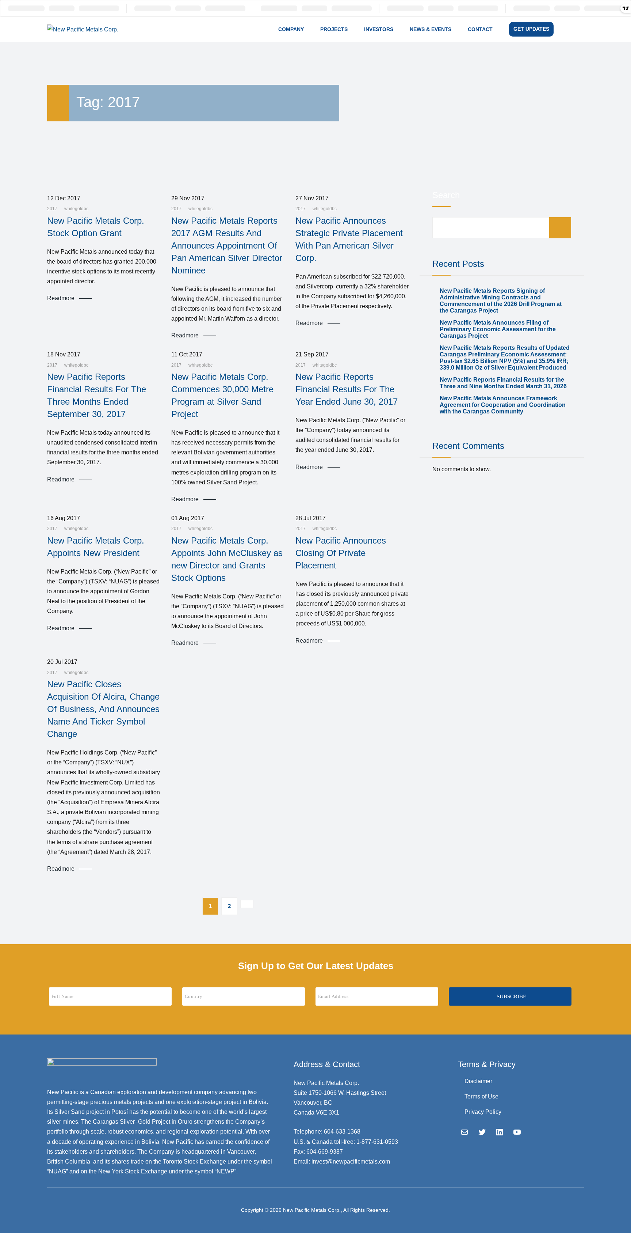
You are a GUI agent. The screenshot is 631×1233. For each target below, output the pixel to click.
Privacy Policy (482, 1112)
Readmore (60, 298)
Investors (378, 29)
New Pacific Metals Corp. (312, 1210)
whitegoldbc (76, 208)
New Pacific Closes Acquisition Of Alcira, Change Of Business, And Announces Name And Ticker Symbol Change (103, 709)
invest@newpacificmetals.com (350, 1161)
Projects (334, 29)
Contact (480, 29)
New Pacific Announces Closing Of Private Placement (340, 553)
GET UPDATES (531, 29)
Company (291, 29)
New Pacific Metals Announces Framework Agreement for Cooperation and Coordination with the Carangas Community (503, 405)
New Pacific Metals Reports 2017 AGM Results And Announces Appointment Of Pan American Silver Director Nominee (226, 245)
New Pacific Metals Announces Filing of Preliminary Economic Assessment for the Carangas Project (498, 329)
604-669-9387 (324, 1152)
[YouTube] (517, 1132)
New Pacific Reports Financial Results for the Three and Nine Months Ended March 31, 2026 (503, 383)
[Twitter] (482, 1132)
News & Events (430, 29)
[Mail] (464, 1132)
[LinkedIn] (499, 1132)
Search (446, 195)
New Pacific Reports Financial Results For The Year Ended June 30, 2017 (346, 389)
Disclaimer (478, 1081)
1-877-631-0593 (377, 1142)
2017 (52, 208)
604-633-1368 (342, 1131)
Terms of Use (481, 1096)
